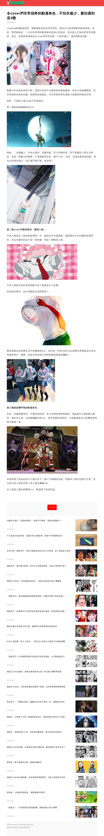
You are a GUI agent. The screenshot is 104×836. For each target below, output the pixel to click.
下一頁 (52, 507)
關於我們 (9, 827)
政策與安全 (16, 827)
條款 (21, 827)
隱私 (25, 827)
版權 (28, 827)
